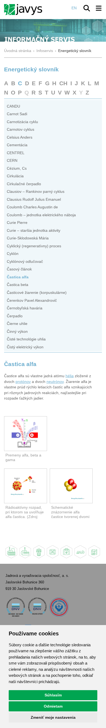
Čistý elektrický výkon (25, 347)
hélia (70, 376)
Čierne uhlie (17, 324)
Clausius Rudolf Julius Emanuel (34, 199)
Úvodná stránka (17, 51)
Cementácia (17, 145)
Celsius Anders (19, 137)
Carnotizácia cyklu (22, 122)
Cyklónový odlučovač (25, 262)
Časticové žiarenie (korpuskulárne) (37, 293)
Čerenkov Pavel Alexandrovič (32, 300)
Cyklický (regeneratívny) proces (34, 246)
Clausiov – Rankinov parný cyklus (35, 192)
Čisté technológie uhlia (26, 339)
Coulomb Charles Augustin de (32, 207)
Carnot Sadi (17, 114)
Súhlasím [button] (53, 695)
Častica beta (17, 285)
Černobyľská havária (24, 308)
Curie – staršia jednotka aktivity (33, 231)
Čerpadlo (15, 316)
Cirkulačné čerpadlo (24, 184)
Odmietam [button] (53, 706)
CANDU (13, 106)
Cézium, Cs (17, 168)
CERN (12, 161)
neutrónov (55, 382)
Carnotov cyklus (20, 129)
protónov (23, 382)
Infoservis (44, 51)
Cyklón (12, 254)
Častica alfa (18, 277)
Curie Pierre (17, 223)
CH (63, 83)
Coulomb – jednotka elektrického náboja (41, 215)
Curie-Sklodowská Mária (28, 238)
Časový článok (19, 269)
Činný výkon (17, 332)
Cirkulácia (15, 176)
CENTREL (15, 153)
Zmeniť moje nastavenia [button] (53, 717)
